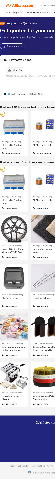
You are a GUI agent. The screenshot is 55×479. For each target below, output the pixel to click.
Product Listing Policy (20, 466)
